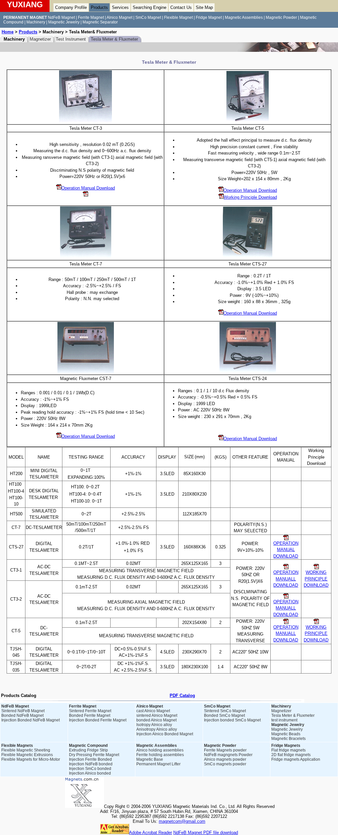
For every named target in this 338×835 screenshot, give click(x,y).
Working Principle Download (250, 197)
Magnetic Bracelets (288, 738)
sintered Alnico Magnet (156, 715)
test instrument (284, 720)
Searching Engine (149, 7)
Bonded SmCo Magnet (224, 715)
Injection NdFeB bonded (91, 764)
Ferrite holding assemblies (160, 754)
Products (99, 7)
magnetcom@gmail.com (182, 821)
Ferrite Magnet (91, 17)
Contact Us (181, 7)
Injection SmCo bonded (90, 768)
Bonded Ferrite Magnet (89, 715)
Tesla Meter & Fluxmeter (114, 39)
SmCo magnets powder (225, 764)
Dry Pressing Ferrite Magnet (94, 754)
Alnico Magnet (119, 17)
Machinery (35, 22)
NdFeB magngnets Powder (228, 754)
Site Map (204, 7)
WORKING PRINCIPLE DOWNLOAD (316, 579)
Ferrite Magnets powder (225, 750)
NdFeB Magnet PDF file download (205, 832)
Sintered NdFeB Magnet (23, 711)
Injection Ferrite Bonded (90, 759)
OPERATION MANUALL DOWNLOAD (285, 608)
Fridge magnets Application (295, 759)
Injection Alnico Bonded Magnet (164, 734)
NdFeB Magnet (61, 17)
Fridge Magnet (209, 17)
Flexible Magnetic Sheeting (25, 750)
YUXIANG (25, 4)
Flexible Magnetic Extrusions (27, 754)
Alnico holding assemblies (160, 750)
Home (8, 31)
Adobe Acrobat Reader (150, 832)
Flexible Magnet (178, 17)
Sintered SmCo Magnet (225, 711)
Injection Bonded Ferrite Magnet (97, 720)
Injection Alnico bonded (90, 773)
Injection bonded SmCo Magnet (232, 720)
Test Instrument (71, 39)
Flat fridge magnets (288, 750)
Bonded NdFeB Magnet (22, 715)
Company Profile (71, 7)
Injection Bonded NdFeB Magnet (30, 720)
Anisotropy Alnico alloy (156, 729)
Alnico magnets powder (225, 759)
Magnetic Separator (100, 22)
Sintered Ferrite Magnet (90, 711)
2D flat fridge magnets (291, 754)
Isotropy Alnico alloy (154, 724)
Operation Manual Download (88, 188)
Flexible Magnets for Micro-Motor (30, 759)
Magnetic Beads (285, 734)
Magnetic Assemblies (244, 17)
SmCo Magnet (148, 17)
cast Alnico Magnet (153, 711)
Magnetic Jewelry (64, 22)
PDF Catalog (182, 695)
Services (120, 7)
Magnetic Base (149, 759)
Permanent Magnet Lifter (158, 764)
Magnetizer (40, 39)
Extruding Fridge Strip (88, 750)
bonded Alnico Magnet (156, 720)
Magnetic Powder (281, 17)
